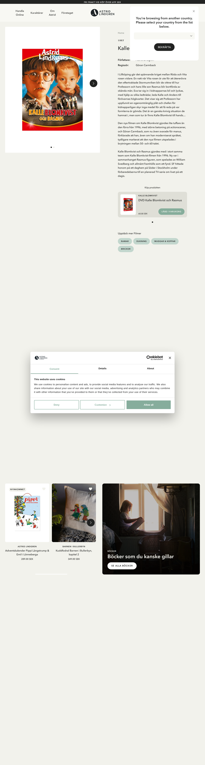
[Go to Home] (102, 12)
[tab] (51, 147)
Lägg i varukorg (171, 211)
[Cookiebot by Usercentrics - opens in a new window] (149, 358)
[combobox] (164, 35)
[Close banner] (170, 358)
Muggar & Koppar (164, 241)
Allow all (148, 404)
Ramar (125, 241)
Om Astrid (52, 12)
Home (121, 32)
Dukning (141, 241)
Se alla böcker (122, 565)
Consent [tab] (54, 369)
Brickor (126, 249)
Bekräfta (164, 47)
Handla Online (20, 12)
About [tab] (150, 368)
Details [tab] (102, 368)
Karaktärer (37, 12)
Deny (56, 404)
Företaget (67, 12)
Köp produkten (152, 187)
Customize (101, 404)
